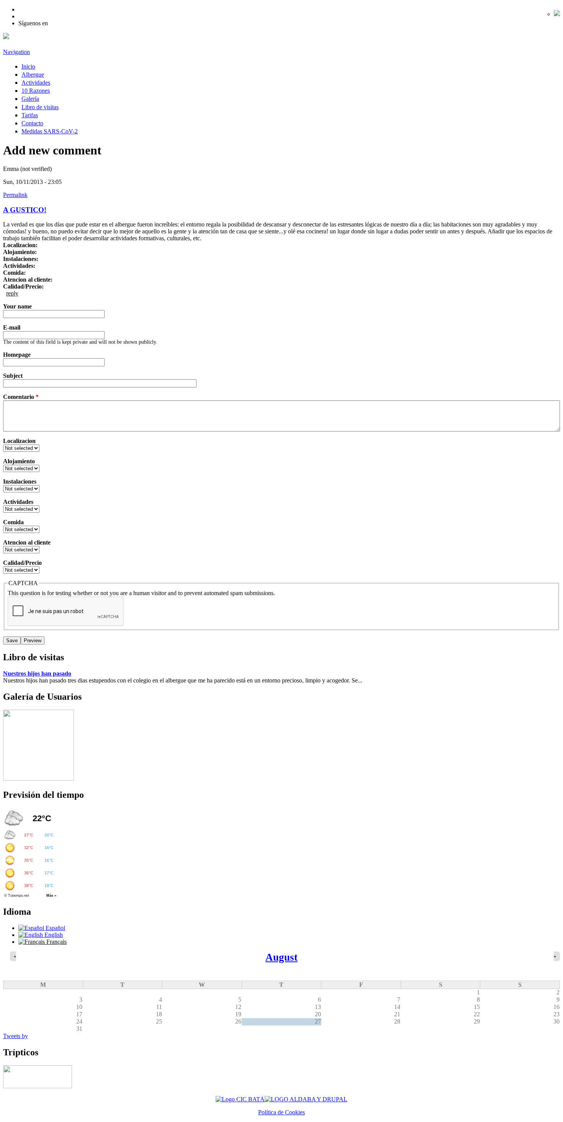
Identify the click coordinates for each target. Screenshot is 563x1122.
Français (56, 941)
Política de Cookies (281, 1112)
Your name (17, 306)
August (281, 957)
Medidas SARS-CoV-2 (49, 131)
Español (54, 928)
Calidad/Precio (22, 562)
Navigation (16, 52)
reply (12, 293)
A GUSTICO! (24, 210)
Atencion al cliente (27, 542)
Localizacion (19, 441)
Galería (30, 98)
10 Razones (35, 90)
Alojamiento (19, 461)
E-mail (11, 327)
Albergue (32, 74)
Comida (13, 522)
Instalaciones (19, 481)
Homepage (17, 354)
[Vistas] (38, 778)
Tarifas (29, 115)
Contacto (32, 123)
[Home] (6, 37)
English (53, 935)
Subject (13, 375)
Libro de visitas (40, 107)
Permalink (15, 195)
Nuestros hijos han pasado (37, 673)
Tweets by (15, 1036)
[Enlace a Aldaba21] (306, 1099)
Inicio (28, 66)
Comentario (21, 397)
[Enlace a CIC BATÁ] (240, 1099)
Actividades (35, 82)
